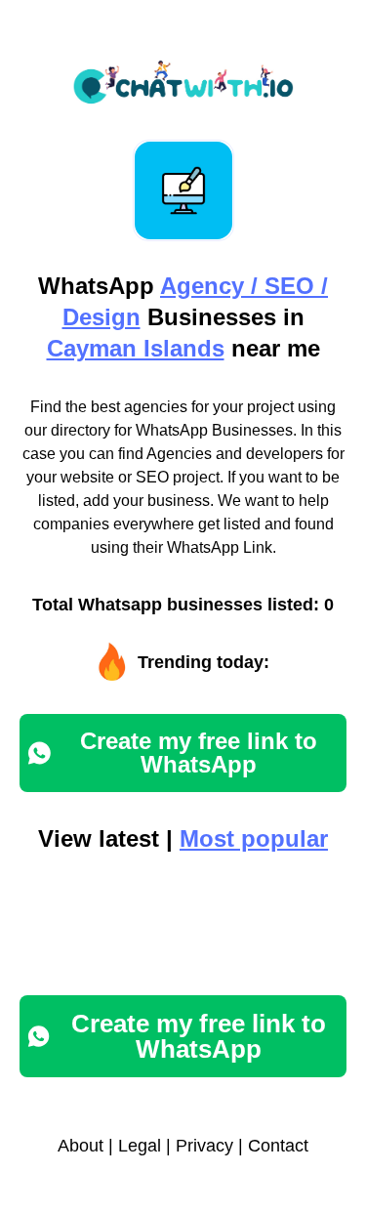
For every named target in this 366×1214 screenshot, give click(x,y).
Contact (278, 1145)
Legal (139, 1145)
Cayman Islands (135, 348)
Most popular (254, 838)
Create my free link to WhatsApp (198, 752)
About (80, 1145)
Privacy (204, 1145)
